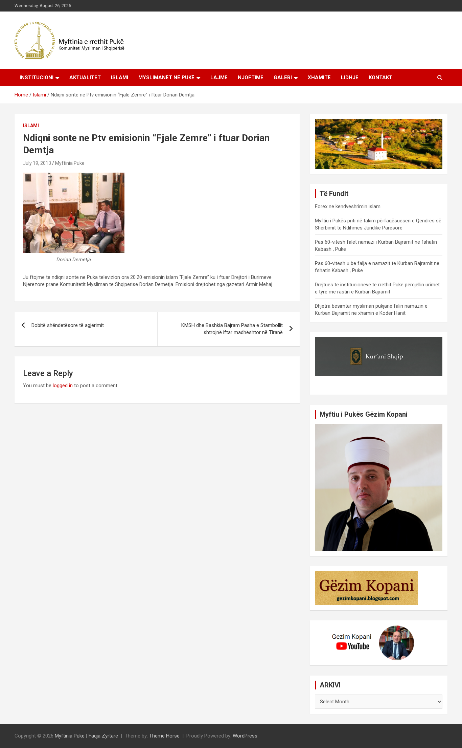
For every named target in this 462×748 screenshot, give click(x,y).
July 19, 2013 (37, 163)
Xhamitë (319, 77)
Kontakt (380, 77)
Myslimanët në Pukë (166, 77)
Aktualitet (85, 77)
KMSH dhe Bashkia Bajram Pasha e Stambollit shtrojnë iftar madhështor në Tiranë (232, 328)
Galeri (283, 77)
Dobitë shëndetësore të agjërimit (67, 325)
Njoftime (250, 77)
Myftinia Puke (70, 163)
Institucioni (36, 77)
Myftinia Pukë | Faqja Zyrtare (86, 736)
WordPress (245, 736)
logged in (63, 385)
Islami (119, 77)
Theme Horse (164, 736)
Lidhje (350, 77)
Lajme (219, 77)
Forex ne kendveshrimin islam (347, 206)
